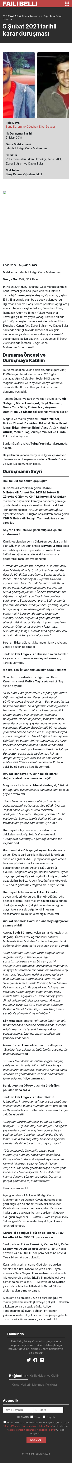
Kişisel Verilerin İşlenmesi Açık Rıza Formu (31, 1429)
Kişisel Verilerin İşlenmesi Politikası (34, 1384)
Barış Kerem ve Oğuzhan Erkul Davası (30, 126)
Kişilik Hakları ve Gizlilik (44, 1375)
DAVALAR (12, 16)
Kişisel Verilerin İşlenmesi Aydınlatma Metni (28, 1426)
